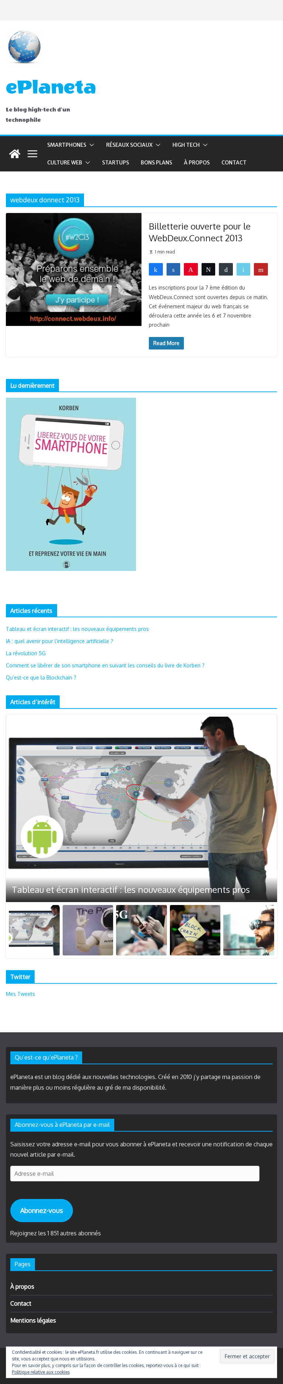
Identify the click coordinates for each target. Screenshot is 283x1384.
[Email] (243, 268)
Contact (234, 162)
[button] (90, 145)
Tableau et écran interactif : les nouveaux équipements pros (77, 629)
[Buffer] (226, 268)
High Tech (186, 145)
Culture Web (64, 162)
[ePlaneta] (15, 154)
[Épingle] (191, 268)
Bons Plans (156, 162)
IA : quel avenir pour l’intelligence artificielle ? (59, 641)
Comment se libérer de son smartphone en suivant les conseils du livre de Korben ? (105, 665)
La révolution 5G (26, 653)
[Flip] (261, 268)
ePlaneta (51, 87)
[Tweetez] (208, 268)
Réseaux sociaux (129, 145)
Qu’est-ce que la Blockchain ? (41, 677)
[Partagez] (156, 268)
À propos (197, 162)
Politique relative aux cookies (41, 1372)
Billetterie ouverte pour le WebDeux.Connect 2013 (200, 231)
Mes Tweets (20, 994)
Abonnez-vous (41, 1210)
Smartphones (66, 145)
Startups (115, 162)
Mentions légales (33, 1320)
